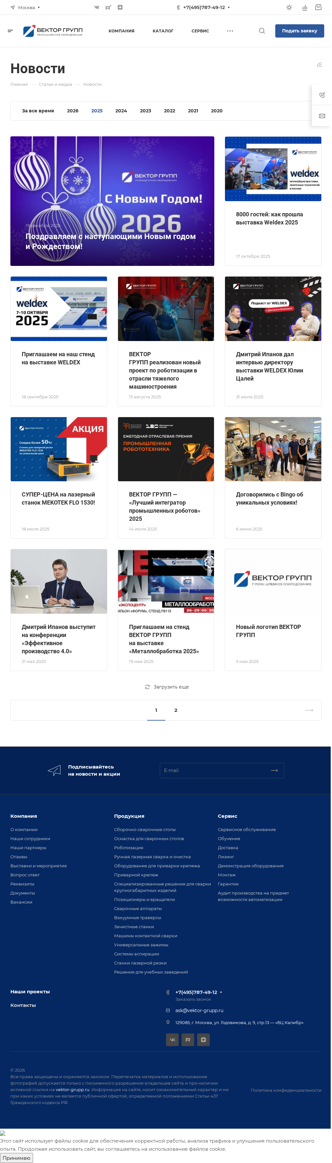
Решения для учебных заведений (151, 972)
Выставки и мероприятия (38, 865)
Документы (22, 892)
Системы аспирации (136, 953)
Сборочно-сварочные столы (145, 829)
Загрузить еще (171, 687)
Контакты (23, 1005)
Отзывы (18, 856)
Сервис (227, 816)
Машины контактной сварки (145, 935)
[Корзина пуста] (318, 7)
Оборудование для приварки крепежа (157, 865)
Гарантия (228, 883)
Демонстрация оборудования (251, 865)
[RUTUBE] (108, 7)
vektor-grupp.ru (72, 1089)
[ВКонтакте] (97, 7)
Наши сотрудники (30, 838)
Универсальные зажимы (141, 944)
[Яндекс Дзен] (120, 7)
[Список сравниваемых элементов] (304, 7)
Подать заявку (299, 31)
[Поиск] (262, 31)
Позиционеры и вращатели (144, 899)
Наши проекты (30, 991)
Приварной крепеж (136, 874)
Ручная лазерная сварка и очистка (152, 856)
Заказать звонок (193, 999)
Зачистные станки (134, 926)
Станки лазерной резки (140, 962)
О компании (24, 829)
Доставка (228, 847)
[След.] (306, 710)
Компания (23, 816)
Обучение (229, 838)
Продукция (129, 816)
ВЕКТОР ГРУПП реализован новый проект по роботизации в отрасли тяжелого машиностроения (165, 370)
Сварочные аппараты (138, 908)
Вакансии (21, 902)
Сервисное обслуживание (247, 829)
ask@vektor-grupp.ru (199, 1010)
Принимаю (16, 1158)
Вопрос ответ (25, 874)
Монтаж (227, 874)
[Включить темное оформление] (289, 7)
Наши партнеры (28, 847)
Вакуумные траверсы (137, 917)
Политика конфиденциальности (286, 1090)
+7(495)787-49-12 (204, 7)
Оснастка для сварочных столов (149, 838)
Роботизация (128, 847)
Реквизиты (22, 883)
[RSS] (319, 64)
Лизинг (226, 856)
